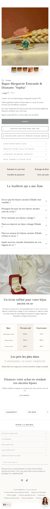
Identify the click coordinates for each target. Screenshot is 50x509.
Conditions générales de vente (26, 495)
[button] (6, 505)
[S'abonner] (47, 462)
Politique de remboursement (11, 498)
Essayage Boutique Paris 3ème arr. (25, 129)
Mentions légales (11, 495)
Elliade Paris (21, 490)
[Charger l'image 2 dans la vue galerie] (19, 69)
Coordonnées (41, 495)
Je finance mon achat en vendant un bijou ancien (25, 136)
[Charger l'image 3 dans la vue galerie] (25, 69)
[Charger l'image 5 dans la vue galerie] (36, 69)
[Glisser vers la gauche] (7, 69)
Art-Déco (32, 412)
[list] (25, 172)
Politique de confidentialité (38, 492)
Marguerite (11, 412)
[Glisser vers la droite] (42, 69)
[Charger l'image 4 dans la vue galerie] (30, 69)
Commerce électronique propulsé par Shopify (16, 492)
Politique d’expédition (27, 498)
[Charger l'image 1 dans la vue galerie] (14, 69)
